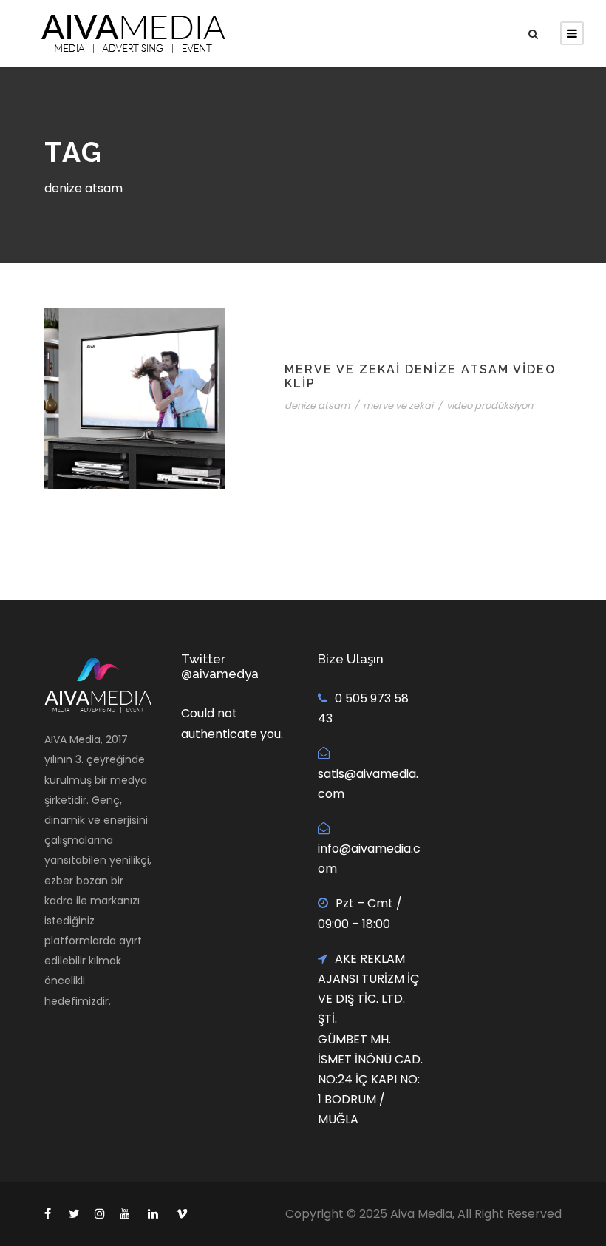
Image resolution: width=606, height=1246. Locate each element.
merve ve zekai (398, 406)
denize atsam (317, 406)
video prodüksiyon (489, 406)
